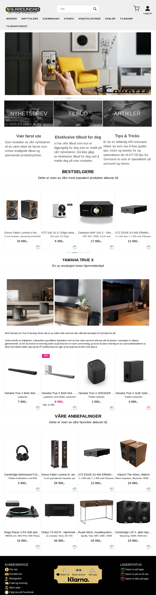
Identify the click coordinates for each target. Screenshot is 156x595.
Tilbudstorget (17, 26)
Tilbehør (126, 18)
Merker (11, 18)
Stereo (69, 18)
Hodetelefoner (90, 18)
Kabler (110, 18)
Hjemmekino (51, 18)
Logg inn (148, 13)
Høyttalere (29, 18)
